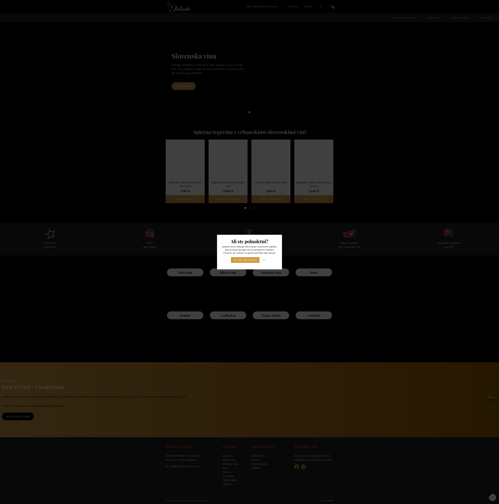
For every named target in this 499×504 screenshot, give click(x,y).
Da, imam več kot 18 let (245, 260)
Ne (264, 260)
